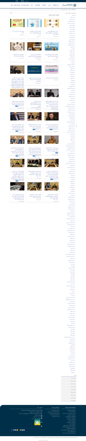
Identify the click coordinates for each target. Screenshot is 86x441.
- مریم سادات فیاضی (72, 193)
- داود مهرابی (73, 372)
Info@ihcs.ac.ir (32, 412)
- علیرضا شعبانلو (72, 238)
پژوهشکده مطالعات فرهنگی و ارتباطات (69, 427)
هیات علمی (73, 15)
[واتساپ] (20, 430)
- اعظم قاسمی (73, 191)
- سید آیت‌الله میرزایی (71, 45)
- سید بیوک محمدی (72, 58)
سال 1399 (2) (73, 389)
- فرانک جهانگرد (72, 311)
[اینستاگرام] (24, 430)
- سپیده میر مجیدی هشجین (70, 106)
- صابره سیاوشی (72, 252)
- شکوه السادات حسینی (71, 303)
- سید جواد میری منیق (71, 104)
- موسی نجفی (73, 98)
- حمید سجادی (72, 258)
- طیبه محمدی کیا (72, 19)
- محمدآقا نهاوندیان (72, 86)
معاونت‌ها (44, 5)
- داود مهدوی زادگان (72, 116)
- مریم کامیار (73, 179)
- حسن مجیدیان (72, 151)
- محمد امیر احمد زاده (71, 358)
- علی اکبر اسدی (72, 354)
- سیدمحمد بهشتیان (72, 43)
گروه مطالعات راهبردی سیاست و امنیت (69, 433)
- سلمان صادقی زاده (72, 228)
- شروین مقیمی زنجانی (71, 130)
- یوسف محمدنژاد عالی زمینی (70, 145)
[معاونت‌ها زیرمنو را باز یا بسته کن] (40, 5)
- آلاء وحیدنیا (73, 84)
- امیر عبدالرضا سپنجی (71, 260)
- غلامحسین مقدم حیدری (71, 132)
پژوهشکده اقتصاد (72, 411)
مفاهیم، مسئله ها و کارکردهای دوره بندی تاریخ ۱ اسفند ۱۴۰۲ (51, 56)
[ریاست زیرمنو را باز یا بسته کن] (47, 5)
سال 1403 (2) (73, 381)
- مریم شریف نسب (72, 242)
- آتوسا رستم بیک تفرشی (71, 282)
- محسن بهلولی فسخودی (71, 325)
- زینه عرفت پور (72, 211)
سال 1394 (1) (73, 400)
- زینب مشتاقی (72, 140)
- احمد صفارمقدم (72, 51)
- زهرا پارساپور (73, 370)
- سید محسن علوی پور (71, 207)
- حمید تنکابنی (72, 47)
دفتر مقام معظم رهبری (54, 410)
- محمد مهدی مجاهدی (71, 153)
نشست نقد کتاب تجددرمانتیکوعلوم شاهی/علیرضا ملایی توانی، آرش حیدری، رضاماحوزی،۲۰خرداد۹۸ (35, 104)
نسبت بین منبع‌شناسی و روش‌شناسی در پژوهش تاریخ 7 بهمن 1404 (52, 32)
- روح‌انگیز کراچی (72, 25)
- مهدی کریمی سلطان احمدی (70, 254)
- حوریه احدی (73, 360)
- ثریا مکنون (73, 62)
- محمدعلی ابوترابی (72, 364)
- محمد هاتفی (73, 78)
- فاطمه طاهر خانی (72, 216)
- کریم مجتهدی (72, 70)
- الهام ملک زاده (72, 123)
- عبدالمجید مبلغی (72, 157)
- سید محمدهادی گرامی (71, 167)
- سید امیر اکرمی (72, 341)
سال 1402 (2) (73, 384)
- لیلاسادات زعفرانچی (71, 268)
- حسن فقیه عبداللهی (71, 197)
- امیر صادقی (73, 226)
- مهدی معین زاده (72, 134)
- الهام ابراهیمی (72, 368)
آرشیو (12, 5)
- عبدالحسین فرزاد (72, 27)
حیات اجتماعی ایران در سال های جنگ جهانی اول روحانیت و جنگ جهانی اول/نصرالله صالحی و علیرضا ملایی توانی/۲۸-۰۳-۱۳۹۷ (17, 128)
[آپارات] (19, 430)
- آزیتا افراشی (73, 345)
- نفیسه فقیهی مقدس (71, 21)
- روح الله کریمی (72, 177)
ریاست (49, 5)
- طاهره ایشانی (72, 335)
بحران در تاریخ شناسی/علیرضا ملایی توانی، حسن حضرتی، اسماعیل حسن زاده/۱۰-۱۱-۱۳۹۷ (34, 127)
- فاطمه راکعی (73, 287)
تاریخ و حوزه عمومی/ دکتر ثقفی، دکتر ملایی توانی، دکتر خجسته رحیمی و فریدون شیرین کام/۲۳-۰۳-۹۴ (18, 197)
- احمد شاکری (73, 248)
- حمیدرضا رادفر (72, 289)
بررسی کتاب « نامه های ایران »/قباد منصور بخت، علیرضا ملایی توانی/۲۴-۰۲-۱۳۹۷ (52, 149)
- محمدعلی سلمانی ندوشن (71, 256)
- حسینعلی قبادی (72, 187)
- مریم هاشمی (73, 76)
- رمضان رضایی (72, 278)
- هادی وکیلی (73, 82)
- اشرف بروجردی (72, 331)
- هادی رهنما (73, 274)
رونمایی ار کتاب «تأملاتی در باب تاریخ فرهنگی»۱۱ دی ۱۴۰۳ (35, 32)
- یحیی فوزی (73, 195)
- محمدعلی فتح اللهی (71, 199)
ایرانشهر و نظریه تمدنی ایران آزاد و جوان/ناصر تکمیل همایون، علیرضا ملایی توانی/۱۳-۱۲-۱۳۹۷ (52, 127)
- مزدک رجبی (73, 283)
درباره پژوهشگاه (56, 5)
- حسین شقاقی (72, 234)
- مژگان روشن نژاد (72, 272)
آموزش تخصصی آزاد (25, 5)
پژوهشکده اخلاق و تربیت (71, 410)
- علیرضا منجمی (72, 120)
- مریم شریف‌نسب (72, 39)
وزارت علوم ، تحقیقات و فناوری (53, 413)
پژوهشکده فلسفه (72, 424)
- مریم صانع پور (72, 74)
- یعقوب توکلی (72, 17)
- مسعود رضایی (72, 280)
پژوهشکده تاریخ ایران (71, 414)
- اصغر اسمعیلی (72, 350)
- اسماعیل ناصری (72, 100)
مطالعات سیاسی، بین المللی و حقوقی (69, 425)
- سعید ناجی (73, 102)
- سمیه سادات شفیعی (71, 236)
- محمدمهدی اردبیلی (71, 356)
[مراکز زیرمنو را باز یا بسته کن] (29, 5)
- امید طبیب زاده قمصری (71, 214)
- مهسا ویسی (73, 80)
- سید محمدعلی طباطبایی (71, 218)
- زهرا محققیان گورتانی (71, 147)
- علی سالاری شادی (72, 262)
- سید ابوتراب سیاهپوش (71, 64)
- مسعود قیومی (72, 181)
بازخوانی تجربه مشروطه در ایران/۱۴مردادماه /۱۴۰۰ (18, 55)
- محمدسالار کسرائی (72, 173)
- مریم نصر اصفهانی (72, 96)
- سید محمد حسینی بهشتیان (70, 299)
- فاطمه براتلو (73, 333)
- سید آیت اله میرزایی (71, 110)
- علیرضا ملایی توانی (71, 126)
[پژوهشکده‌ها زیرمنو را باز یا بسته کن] (33, 5)
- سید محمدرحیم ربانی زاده (70, 285)
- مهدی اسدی (73, 352)
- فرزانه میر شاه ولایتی (71, 108)
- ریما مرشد (73, 142)
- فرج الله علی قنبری (72, 205)
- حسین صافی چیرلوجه (71, 224)
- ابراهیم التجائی (72, 339)
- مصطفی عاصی (72, 72)
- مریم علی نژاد (72, 203)
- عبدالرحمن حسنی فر (71, 307)
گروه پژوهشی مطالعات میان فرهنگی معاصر (68, 430)
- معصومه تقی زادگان (71, 317)
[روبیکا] (15, 430)
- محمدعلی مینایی (72, 66)
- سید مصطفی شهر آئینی (71, 230)
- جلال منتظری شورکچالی (71, 121)
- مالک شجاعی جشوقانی (71, 244)
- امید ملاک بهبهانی (72, 128)
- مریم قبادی (73, 189)
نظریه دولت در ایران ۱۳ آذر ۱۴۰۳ (18, 32)
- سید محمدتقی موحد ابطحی (70, 163)
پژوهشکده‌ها (37, 5)
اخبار (69, 9)
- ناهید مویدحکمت (72, 31)
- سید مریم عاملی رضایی (71, 213)
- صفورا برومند (73, 329)
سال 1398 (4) (73, 392)
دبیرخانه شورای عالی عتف (54, 414)
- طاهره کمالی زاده (72, 171)
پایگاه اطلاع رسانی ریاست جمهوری (53, 411)
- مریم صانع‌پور (72, 68)
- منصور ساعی (73, 264)
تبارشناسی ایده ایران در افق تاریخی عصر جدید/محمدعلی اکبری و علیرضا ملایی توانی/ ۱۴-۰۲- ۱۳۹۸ (18, 103)
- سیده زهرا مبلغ (72, 159)
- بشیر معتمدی (72, 136)
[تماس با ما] (12, 430)
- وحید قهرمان (73, 183)
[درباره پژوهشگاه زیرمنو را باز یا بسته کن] (51, 5)
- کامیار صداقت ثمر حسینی (70, 222)
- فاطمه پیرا (73, 49)
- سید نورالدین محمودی (71, 143)
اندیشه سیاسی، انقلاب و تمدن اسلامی (69, 413)
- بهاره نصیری (73, 92)
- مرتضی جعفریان (72, 313)
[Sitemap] (21, 1)
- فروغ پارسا (73, 323)
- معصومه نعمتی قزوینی (71, 88)
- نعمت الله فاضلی (72, 201)
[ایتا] (17, 430)
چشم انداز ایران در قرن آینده (52, 78)
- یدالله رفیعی (73, 276)
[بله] (14, 430)
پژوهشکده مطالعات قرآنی (71, 428)
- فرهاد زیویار (73, 266)
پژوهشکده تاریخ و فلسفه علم (70, 416)
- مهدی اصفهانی (72, 347)
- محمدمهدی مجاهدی (71, 155)
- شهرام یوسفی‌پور (72, 54)
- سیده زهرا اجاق (72, 362)
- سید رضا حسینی (72, 301)
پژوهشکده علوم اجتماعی (71, 422)
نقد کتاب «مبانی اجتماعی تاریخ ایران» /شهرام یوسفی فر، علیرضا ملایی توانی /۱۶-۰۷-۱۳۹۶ (51, 197)
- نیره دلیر (73, 291)
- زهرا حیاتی (73, 295)
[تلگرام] (22, 430)
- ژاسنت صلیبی (72, 220)
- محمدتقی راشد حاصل (71, 23)
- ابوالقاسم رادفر (72, 29)
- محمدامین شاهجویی (71, 246)
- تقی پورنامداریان (72, 37)
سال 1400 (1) (73, 386)
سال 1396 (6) (73, 398)
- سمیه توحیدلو (72, 315)
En (17, 1)
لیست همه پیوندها (55, 416)
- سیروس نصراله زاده (71, 94)
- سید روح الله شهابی (72, 232)
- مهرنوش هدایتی (72, 366)
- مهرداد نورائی (72, 56)
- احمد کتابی (73, 60)
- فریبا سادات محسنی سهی (70, 149)
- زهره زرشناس (72, 270)
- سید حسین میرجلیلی (71, 112)
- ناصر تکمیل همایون (72, 41)
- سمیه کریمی (73, 175)
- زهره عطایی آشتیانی (71, 209)
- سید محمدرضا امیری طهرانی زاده (69, 337)
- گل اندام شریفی (72, 240)
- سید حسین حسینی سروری (70, 297)
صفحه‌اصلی (73, 9)
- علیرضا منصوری (72, 118)
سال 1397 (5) (73, 395)
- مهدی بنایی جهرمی (72, 327)
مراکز (32, 5)
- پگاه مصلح (73, 138)
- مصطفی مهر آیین (72, 114)
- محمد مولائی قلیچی (71, 161)
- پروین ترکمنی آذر (72, 319)
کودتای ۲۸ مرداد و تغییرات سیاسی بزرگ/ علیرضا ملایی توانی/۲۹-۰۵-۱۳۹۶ (35, 196)
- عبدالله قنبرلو (73, 185)
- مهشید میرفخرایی (72, 33)
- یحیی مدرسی (72, 35)
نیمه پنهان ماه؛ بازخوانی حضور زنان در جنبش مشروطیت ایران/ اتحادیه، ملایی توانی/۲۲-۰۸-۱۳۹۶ (34, 173)
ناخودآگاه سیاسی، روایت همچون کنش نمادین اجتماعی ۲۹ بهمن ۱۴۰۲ (34, 56)
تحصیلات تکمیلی (17, 5)
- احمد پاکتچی (72, 321)
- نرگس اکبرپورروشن (72, 343)
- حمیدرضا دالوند (72, 293)
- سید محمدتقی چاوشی (71, 309)
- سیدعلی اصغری (72, 349)
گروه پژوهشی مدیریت (71, 431)
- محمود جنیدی (72, 52)
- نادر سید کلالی (72, 250)
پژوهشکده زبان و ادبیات (71, 419)
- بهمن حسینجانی (72, 305)
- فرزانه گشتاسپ (72, 165)
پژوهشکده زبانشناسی (71, 421)
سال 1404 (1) (73, 378)
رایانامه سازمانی (26, 1)
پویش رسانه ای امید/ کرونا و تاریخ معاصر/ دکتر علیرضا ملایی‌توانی (35, 79)
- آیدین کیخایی (72, 169)
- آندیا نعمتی (73, 90)
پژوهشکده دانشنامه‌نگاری (71, 417)
